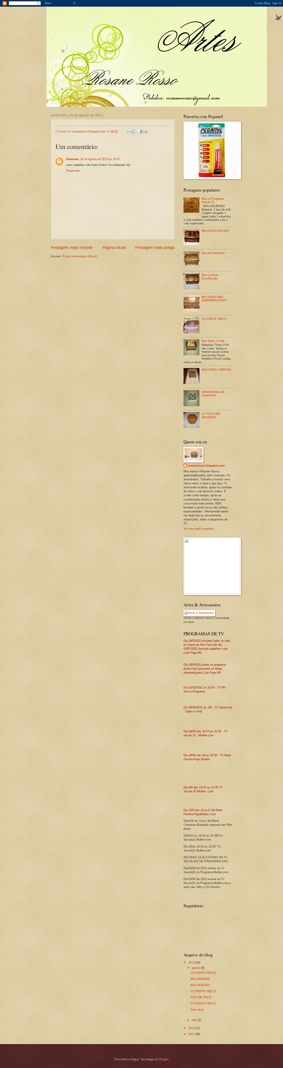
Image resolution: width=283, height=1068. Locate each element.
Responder (73, 170)
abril (194, 1020)
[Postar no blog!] (133, 131)
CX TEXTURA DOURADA (211, 415)
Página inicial (114, 247)
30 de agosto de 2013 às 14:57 (100, 159)
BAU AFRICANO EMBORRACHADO (214, 298)
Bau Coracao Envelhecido (210, 276)
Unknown (72, 159)
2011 (191, 1034)
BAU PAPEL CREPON (216, 369)
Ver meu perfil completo (199, 528)
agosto (196, 967)
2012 (191, 1028)
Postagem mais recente (72, 247)
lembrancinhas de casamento (213, 393)
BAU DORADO (200, 979)
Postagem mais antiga (155, 247)
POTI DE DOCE (201, 997)
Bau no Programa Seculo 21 (213, 200)
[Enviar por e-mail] (129, 131)
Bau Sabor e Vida (213, 341)
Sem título (197, 1009)
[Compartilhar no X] (137, 131)
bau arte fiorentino (213, 253)
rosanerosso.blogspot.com (206, 465)
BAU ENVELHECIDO (215, 231)
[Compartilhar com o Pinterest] (146, 131)
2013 (191, 962)
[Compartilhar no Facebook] (142, 131)
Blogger (163, 1059)
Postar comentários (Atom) (79, 256)
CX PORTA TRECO (214, 319)
